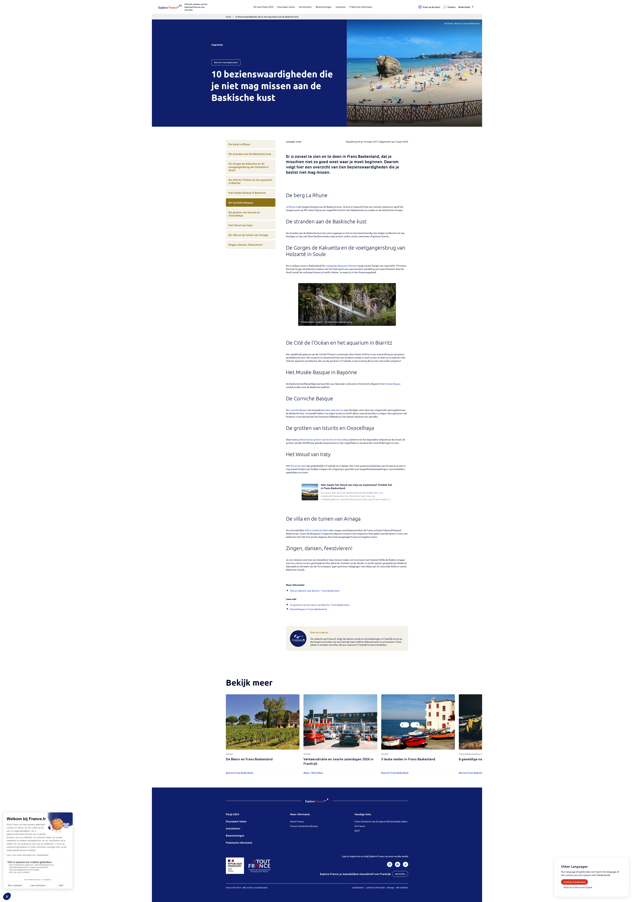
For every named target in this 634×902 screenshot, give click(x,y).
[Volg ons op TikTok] (405, 864)
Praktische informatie (361, 6)
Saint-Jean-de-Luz (334, 409)
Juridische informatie (375, 887)
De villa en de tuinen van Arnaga (248, 235)
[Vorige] (404, 724)
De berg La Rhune (239, 144)
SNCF (357, 830)
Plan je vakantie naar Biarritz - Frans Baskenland (314, 590)
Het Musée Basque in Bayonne (247, 192)
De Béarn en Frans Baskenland (249, 759)
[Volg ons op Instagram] (389, 864)
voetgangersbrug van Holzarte (341, 265)
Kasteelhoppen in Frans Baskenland (308, 609)
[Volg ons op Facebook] (397, 864)
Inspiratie (341, 6)
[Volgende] (415, 724)
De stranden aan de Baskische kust (250, 154)
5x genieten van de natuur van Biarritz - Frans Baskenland (319, 604)
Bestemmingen (324, 6)
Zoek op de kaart (431, 7)
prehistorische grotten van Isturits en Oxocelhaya (323, 439)
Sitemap (390, 887)
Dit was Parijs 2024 (263, 6)
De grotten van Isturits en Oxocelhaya (244, 213)
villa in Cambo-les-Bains (317, 530)
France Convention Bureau (304, 825)
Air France (359, 825)
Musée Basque (393, 383)
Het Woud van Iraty (240, 225)
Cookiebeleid (358, 887)
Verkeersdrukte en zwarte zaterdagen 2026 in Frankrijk (338, 761)
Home (228, 16)
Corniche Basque (298, 409)
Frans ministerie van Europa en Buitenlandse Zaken (380, 821)
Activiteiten (305, 6)
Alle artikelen (402, 887)
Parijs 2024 (232, 814)
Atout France (297, 821)
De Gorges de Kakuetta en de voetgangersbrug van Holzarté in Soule (249, 167)
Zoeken (452, 7)
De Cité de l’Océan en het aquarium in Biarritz (250, 181)
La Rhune (291, 206)
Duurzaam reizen (286, 6)
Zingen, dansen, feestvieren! (246, 244)
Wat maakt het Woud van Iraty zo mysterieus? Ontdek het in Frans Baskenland (356, 486)
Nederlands (464, 7)
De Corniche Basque (241, 202)
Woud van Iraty (298, 465)
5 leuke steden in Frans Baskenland (408, 759)
